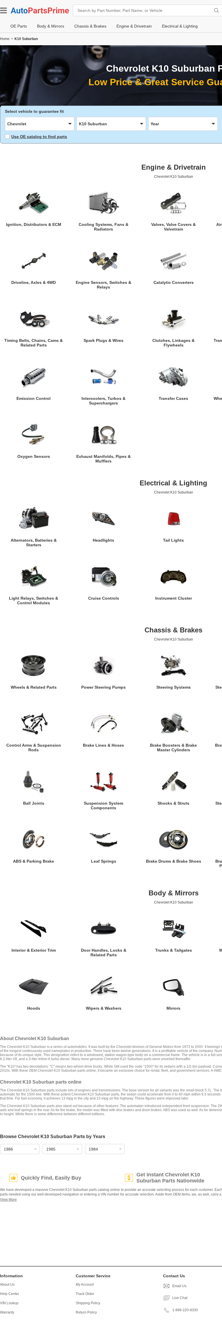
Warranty (7, 1312)
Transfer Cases (173, 398)
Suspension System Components (103, 805)
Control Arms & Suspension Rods (33, 747)
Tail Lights (173, 540)
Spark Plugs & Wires (103, 340)
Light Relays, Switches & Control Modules (33, 600)
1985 (51, 1149)
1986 (8, 1149)
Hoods (33, 1008)
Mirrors (173, 1008)
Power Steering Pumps (103, 687)
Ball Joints (33, 803)
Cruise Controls (103, 598)
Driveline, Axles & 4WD (33, 282)
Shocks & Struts (173, 803)
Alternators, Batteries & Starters (34, 542)
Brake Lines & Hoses (103, 745)
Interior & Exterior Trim (34, 950)
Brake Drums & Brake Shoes (173, 861)
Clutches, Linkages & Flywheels (173, 342)
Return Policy (86, 1312)
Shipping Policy (88, 1303)
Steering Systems (173, 687)
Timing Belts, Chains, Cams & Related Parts (33, 342)
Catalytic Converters (173, 282)
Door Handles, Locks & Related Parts (103, 952)
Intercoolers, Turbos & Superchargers (103, 400)
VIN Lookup (9, 1303)
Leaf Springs (103, 861)
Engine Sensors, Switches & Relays (103, 284)
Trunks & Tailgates (173, 950)
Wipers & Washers (103, 1008)
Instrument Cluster (173, 598)
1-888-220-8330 (185, 1310)
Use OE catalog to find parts (39, 136)
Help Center (9, 1294)
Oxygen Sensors (33, 456)
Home (5, 39)
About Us (7, 1285)
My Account (85, 1285)
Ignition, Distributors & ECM (33, 224)
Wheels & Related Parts (34, 687)
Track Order (85, 1294)
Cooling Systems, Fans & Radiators (103, 226)
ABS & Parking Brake (33, 861)
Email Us (179, 1286)
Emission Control (33, 398)
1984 (93, 1149)
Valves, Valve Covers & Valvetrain (173, 226)
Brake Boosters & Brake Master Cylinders (173, 747)
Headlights (103, 540)
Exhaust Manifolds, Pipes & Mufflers (103, 458)
